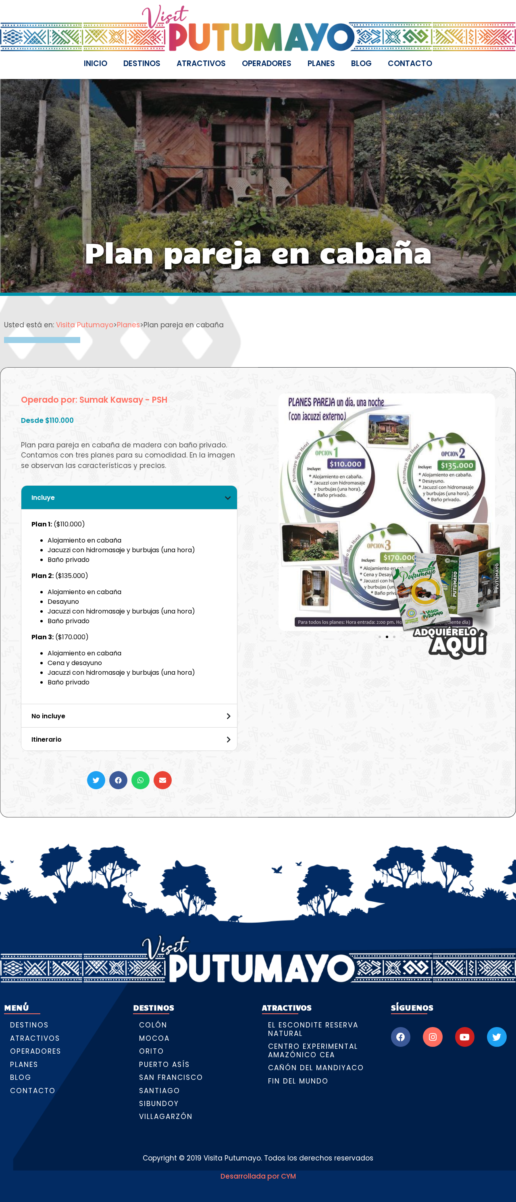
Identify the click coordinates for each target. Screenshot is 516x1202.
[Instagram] (432, 1036)
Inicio (95, 63)
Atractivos (201, 63)
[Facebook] (400, 1036)
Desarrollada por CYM (258, 1176)
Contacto (410, 63)
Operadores (266, 63)
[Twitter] (496, 1036)
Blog (361, 63)
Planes (321, 63)
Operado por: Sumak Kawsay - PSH (94, 400)
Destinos (141, 63)
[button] (96, 780)
